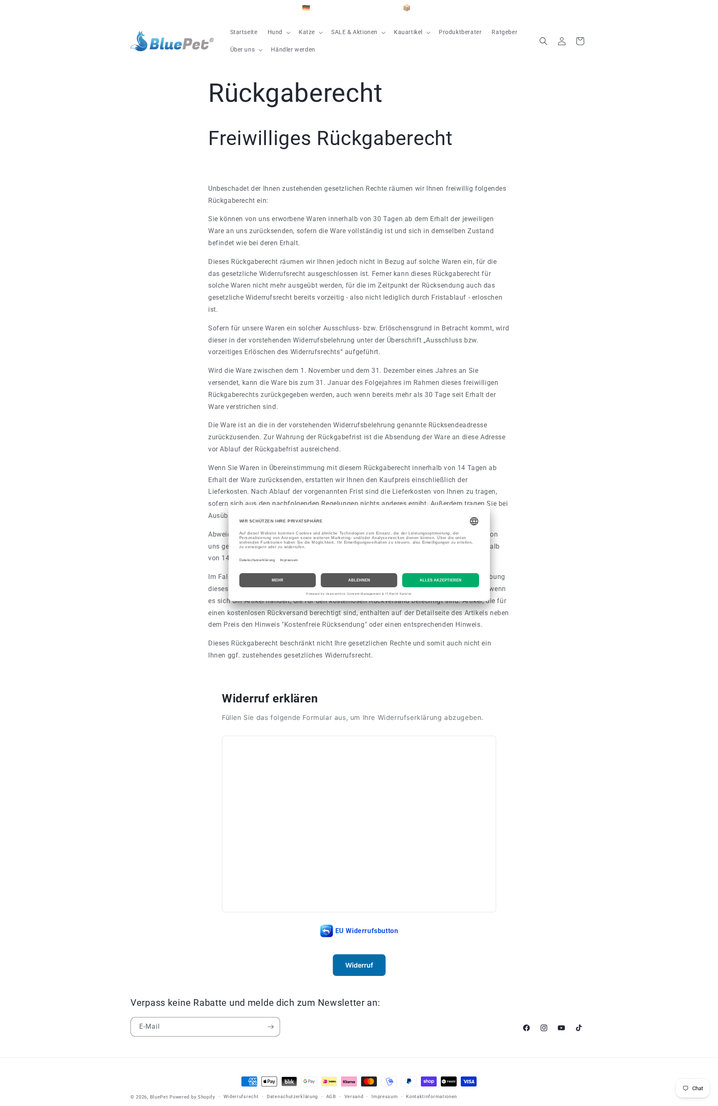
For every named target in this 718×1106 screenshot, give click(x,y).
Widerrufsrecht (241, 1096)
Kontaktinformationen (431, 1096)
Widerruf (359, 965)
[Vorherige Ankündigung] (133, 8)
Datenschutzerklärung (292, 1096)
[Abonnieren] (270, 1027)
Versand (354, 1096)
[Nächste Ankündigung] (584, 8)
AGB (331, 1096)
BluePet (159, 1097)
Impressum (384, 1096)
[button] (278, 32)
